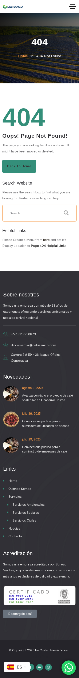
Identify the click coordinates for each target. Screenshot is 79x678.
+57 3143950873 (23, 334)
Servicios (15, 497)
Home (12, 481)
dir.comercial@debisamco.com (33, 345)
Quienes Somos (19, 489)
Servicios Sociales (26, 513)
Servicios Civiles (24, 520)
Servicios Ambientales (29, 505)
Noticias (14, 528)
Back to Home (19, 166)
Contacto (15, 536)
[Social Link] (30, 667)
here (46, 240)
